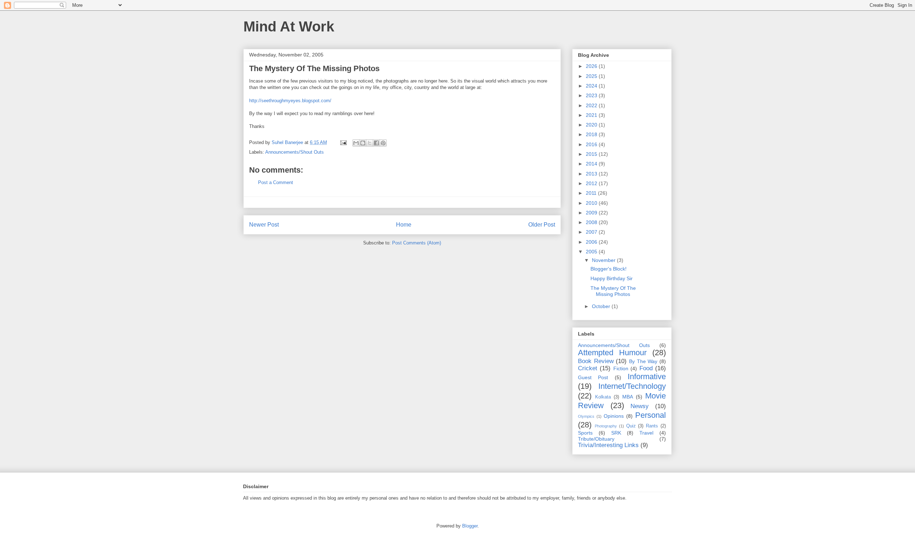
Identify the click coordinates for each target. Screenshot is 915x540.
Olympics (586, 416)
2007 (592, 232)
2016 (592, 144)
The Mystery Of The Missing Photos (613, 291)
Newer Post (264, 225)
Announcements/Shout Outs (294, 152)
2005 (592, 251)
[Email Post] (343, 142)
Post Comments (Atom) (416, 243)
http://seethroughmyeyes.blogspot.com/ (290, 100)
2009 (592, 212)
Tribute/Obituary (596, 439)
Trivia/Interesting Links (608, 445)
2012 (592, 183)
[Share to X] (369, 143)
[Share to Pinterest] (383, 143)
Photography (606, 426)
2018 (592, 134)
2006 (592, 242)
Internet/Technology (632, 386)
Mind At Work (288, 26)
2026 (592, 66)
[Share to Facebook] (376, 143)
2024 (592, 86)
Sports (585, 433)
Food (646, 368)
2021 (592, 115)
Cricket (587, 368)
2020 (592, 125)
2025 (592, 76)
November (604, 260)
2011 (592, 193)
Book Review (596, 361)
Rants (652, 425)
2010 (592, 203)
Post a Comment (275, 182)
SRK (616, 433)
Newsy (639, 406)
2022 (592, 105)
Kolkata (603, 397)
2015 (592, 154)
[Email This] (356, 143)
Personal (650, 415)
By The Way (643, 361)
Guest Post (593, 377)
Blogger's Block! (608, 269)
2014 (592, 164)
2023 (592, 95)
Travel (646, 433)
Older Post (541, 225)
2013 (592, 174)
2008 (592, 222)
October (602, 306)
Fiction (620, 368)
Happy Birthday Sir (611, 278)
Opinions (614, 416)
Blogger (470, 526)
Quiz (631, 425)
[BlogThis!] (362, 143)
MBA (627, 397)
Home (403, 225)
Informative (647, 376)
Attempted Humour (612, 352)
